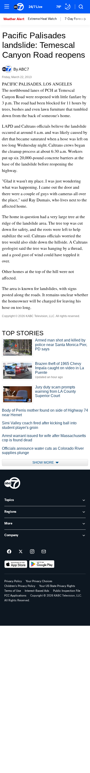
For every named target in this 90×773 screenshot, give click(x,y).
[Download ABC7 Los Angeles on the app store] (15, 564)
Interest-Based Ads (37, 590)
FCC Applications (15, 595)
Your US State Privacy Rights (57, 586)
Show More (43, 462)
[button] (7, 6)
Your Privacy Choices (39, 581)
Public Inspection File (66, 590)
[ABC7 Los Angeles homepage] (19, 7)
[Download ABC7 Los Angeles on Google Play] (41, 564)
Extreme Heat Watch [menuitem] (42, 19)
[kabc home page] (12, 483)
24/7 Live (35, 7)
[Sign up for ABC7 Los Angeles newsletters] (43, 552)
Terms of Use (12, 590)
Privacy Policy (13, 581)
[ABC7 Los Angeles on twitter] (20, 552)
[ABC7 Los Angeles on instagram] (32, 552)
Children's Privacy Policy (19, 586)
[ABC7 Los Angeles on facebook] (9, 552)
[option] (15, 19)
